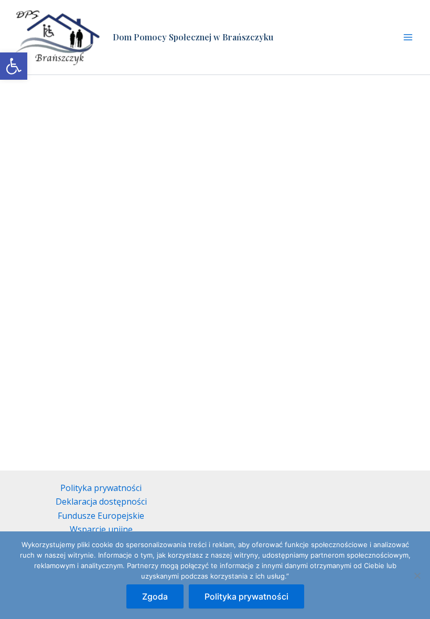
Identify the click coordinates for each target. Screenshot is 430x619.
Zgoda (155, 596)
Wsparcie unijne (101, 529)
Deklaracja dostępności (101, 501)
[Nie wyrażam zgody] (417, 575)
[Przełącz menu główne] (408, 37)
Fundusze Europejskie (101, 515)
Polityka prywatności (101, 488)
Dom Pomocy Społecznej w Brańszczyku (193, 36)
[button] (13, 66)
